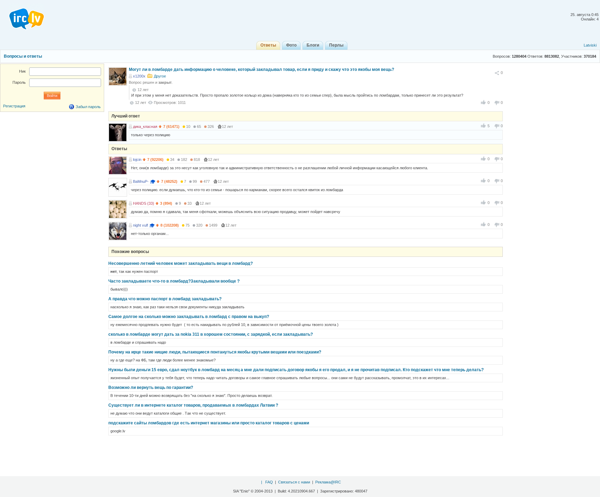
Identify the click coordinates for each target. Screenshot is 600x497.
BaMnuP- (141, 181)
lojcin (137, 159)
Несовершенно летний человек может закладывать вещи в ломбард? (180, 263)
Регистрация (14, 106)
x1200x (139, 76)
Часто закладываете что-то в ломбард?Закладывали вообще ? (174, 281)
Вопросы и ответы (23, 56)
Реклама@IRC (328, 482)
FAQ (269, 482)
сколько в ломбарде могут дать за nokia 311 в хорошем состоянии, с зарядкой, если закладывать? (210, 334)
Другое (160, 76)
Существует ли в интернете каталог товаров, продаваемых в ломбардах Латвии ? (193, 405)
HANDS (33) (143, 203)
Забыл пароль (88, 107)
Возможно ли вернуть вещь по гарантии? (150, 387)
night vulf (140, 225)
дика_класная (145, 126)
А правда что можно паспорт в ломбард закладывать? (165, 298)
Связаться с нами (294, 482)
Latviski (590, 45)
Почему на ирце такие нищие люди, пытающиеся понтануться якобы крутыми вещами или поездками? (214, 352)
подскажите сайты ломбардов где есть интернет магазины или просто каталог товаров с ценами (208, 423)
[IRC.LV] (22, 16)
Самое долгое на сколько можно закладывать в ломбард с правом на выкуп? (188, 316)
